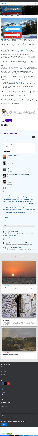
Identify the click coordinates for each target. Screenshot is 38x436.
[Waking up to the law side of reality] (19, 272)
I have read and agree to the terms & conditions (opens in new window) (13, 421)
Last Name (3, 415)
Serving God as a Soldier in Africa (15, 247)
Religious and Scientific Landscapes (10, 354)
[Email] (33, 435)
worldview (9, 121)
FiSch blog (6, 140)
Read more (6, 324)
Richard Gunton (9, 109)
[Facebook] (3, 383)
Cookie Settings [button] (4, 433)
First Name (3, 410)
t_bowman (6, 231)
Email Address (6, 146)
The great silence (6, 320)
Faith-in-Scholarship (6, 15)
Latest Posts (6, 106)
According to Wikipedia (22, 50)
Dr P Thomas (7, 247)
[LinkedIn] (23, 435)
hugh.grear (7, 235)
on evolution (30, 61)
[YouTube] (8, 383)
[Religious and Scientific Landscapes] (19, 339)
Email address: (3, 404)
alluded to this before (19, 82)
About (2, 106)
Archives (4, 223)
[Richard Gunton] (4, 110)
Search (34, 136)
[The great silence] (19, 305)
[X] (14, 435)
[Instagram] (5, 383)
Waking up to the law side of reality (10, 287)
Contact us (3, 374)
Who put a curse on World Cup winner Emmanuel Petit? (18, 242)
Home (2, 15)
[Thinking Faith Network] (7, 3)
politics (5, 121)
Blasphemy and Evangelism (13, 231)
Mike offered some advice (5, 39)
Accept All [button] (9, 433)
